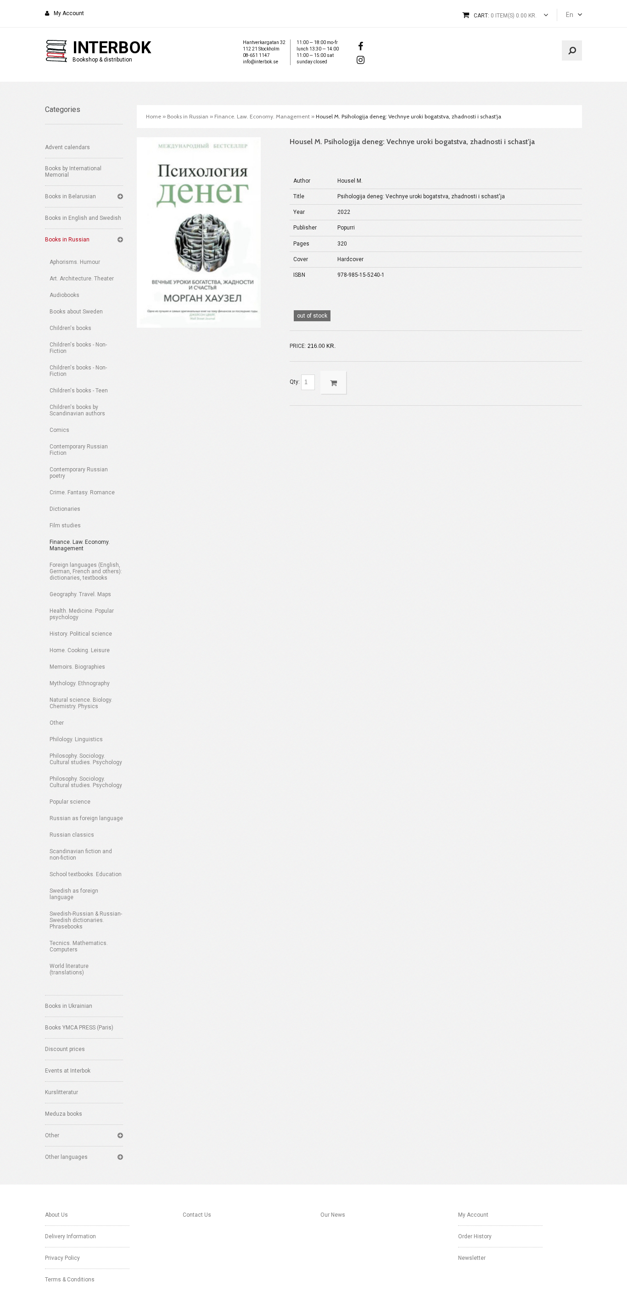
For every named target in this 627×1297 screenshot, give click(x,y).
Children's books (70, 328)
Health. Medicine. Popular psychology (82, 614)
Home (153, 116)
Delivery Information (70, 1236)
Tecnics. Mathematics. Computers (79, 946)
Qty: (295, 382)
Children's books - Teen (79, 390)
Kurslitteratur (61, 1092)
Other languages (66, 1157)
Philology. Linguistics (76, 739)
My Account (69, 13)
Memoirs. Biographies (77, 667)
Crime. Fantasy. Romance (82, 492)
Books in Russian (67, 239)
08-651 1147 (256, 55)
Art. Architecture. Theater (82, 278)
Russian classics (72, 835)
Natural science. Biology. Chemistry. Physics (81, 703)
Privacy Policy (62, 1258)
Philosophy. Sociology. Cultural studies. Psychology (86, 759)
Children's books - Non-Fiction (78, 347)
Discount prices (65, 1049)
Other (57, 723)
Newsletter (472, 1258)
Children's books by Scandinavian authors (77, 410)
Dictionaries (65, 509)
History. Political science (81, 634)
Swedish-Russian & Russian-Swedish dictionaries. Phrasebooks (86, 920)
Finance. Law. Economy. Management (80, 545)
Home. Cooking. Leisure (80, 650)
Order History (475, 1236)
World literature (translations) (69, 969)
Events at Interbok (67, 1071)
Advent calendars (67, 147)
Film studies (65, 525)
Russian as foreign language (86, 818)
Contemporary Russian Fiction (79, 449)
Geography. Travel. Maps (80, 594)
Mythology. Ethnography (80, 683)
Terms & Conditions (70, 1279)
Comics (59, 430)
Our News (332, 1215)
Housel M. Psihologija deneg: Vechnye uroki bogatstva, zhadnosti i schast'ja (408, 116)
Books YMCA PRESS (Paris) (79, 1027)
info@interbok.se (260, 61)
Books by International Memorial (73, 171)
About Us (56, 1215)
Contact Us (197, 1215)
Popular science (70, 802)
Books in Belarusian (70, 196)
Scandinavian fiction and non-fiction (81, 854)
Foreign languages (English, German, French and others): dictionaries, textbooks (86, 571)
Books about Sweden (76, 311)
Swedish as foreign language (74, 894)
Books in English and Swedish (83, 218)
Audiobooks (64, 295)
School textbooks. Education (86, 874)
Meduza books (63, 1114)
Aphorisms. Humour (75, 262)
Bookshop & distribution (102, 59)
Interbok (112, 47)
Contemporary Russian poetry (79, 472)
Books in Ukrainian (68, 1006)
